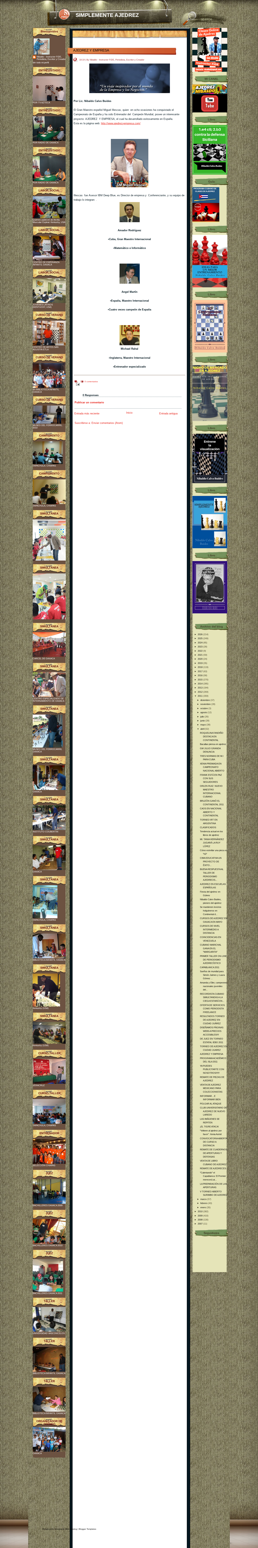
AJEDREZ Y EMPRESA (91, 50)
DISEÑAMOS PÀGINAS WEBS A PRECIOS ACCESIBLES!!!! (211, 1031)
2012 (200, 692)
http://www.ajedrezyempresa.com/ (120, 123)
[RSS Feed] (64, 14)
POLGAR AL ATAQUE (210, 1103)
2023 (200, 646)
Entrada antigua (168, 413)
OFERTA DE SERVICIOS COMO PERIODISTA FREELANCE (212, 1008)
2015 (200, 679)
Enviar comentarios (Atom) (107, 422)
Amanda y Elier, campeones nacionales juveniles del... (213, 986)
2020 (200, 659)
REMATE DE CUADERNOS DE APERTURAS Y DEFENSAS (213, 1153)
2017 (200, 671)
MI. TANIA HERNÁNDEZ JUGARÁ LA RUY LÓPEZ (212, 842)
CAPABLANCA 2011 (209, 967)
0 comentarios (91, 381)
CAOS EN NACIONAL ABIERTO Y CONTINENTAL (211, 812)
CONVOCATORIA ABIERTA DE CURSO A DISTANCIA (213, 1142)
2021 (200, 655)
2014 (200, 683)
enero (203, 1207)
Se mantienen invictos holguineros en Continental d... (210, 910)
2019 (200, 663)
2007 (200, 1223)
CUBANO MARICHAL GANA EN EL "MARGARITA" (210, 948)
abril (202, 729)
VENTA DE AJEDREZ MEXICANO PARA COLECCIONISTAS (211, 1088)
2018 (200, 667)
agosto (204, 712)
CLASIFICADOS (208, 827)
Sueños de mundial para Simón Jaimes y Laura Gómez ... (212, 975)
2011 (200, 696)
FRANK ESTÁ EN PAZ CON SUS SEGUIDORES (211, 778)
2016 (200, 675)
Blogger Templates (87, 1529)
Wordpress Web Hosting (66, 1529)
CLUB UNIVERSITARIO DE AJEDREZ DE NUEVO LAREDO (213, 1111)
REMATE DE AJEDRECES (213, 1168)
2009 (200, 1215)
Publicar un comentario (89, 402)
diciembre (205, 700)
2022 (200, 651)
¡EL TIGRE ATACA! (209, 1126)
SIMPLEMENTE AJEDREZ (107, 15)
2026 (200, 634)
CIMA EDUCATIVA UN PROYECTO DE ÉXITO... (211, 861)
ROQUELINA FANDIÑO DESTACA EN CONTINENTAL (211, 736)
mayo (203, 724)
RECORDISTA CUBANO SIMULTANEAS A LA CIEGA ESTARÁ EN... (212, 997)
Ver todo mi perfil (41, 62)
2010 (200, 1211)
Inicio (129, 412)
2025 (200, 638)
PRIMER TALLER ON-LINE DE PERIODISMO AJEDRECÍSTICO (213, 959)
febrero (204, 1203)
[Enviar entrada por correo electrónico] (77, 384)
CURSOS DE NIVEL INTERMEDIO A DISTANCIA (210, 929)
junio (202, 720)
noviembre (205, 704)
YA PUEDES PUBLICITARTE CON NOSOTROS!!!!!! (212, 1069)
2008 (200, 1219)
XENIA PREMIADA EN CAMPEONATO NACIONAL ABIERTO (212, 767)
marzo (203, 1199)
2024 (200, 642)
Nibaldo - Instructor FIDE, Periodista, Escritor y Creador (51, 57)
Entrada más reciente (86, 413)
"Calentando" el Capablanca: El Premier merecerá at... (213, 1176)
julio (202, 716)
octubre (204, 708)
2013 (200, 687)
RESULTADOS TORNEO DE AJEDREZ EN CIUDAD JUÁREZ (212, 1019)
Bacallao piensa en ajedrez (213, 744)
